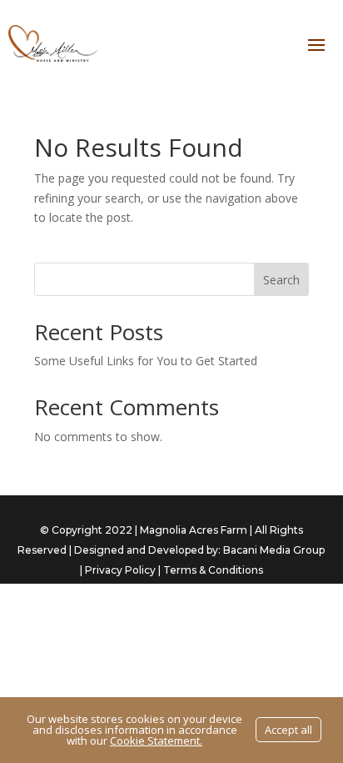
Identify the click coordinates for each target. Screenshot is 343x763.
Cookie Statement (155, 740)
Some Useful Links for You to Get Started (145, 361)
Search (281, 280)
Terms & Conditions (213, 570)
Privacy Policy (120, 570)
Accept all (288, 729)
